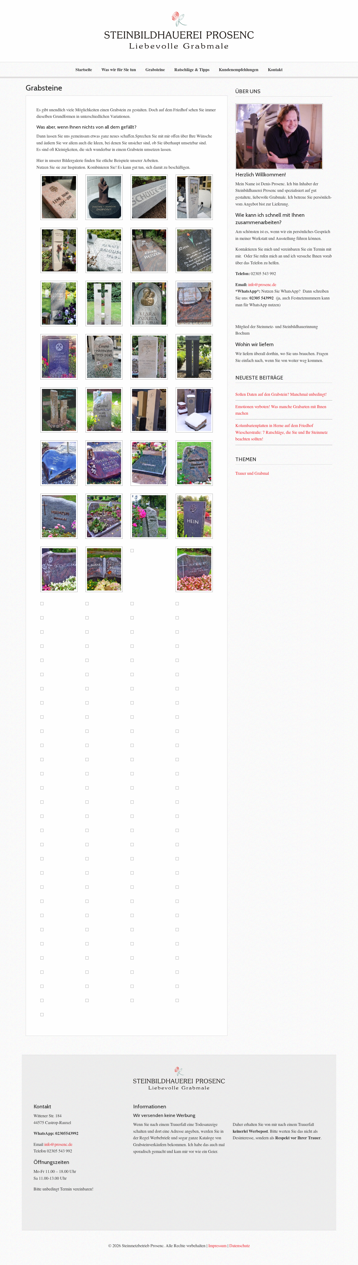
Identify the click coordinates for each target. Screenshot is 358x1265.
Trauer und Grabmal (252, 473)
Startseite (83, 69)
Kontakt (275, 69)
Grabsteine (155, 69)
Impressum (217, 1245)
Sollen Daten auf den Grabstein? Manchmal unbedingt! (281, 394)
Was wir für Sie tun (118, 69)
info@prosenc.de (262, 284)
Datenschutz (239, 1245)
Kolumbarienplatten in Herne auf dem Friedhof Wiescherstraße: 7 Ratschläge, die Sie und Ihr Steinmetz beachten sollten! (281, 432)
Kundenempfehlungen (238, 69)
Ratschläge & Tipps (191, 69)
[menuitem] (83, 69)
